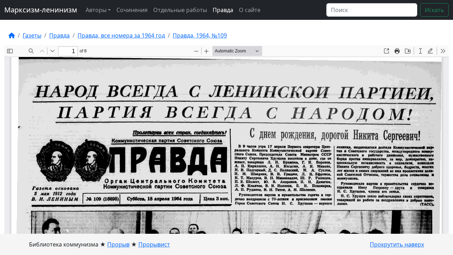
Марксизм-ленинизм (40, 10)
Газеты (32, 35)
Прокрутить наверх (397, 244)
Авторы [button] (96, 10)
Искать (434, 10)
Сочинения (132, 10)
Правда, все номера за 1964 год (121, 35)
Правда (223, 10)
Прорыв (118, 244)
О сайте (249, 10)
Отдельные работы (180, 10)
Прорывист (154, 244)
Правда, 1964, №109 (200, 35)
